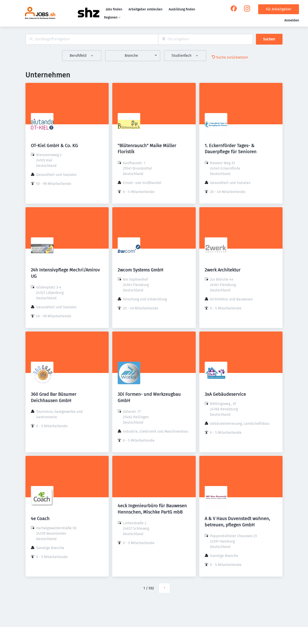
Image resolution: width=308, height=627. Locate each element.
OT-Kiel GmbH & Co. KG (54, 145)
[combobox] (91, 39)
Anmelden (291, 20)
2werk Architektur (223, 270)
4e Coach (40, 518)
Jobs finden (114, 9)
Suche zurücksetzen (232, 57)
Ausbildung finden (182, 9)
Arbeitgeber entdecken (145, 9)
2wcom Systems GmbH (140, 270)
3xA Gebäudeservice (225, 394)
